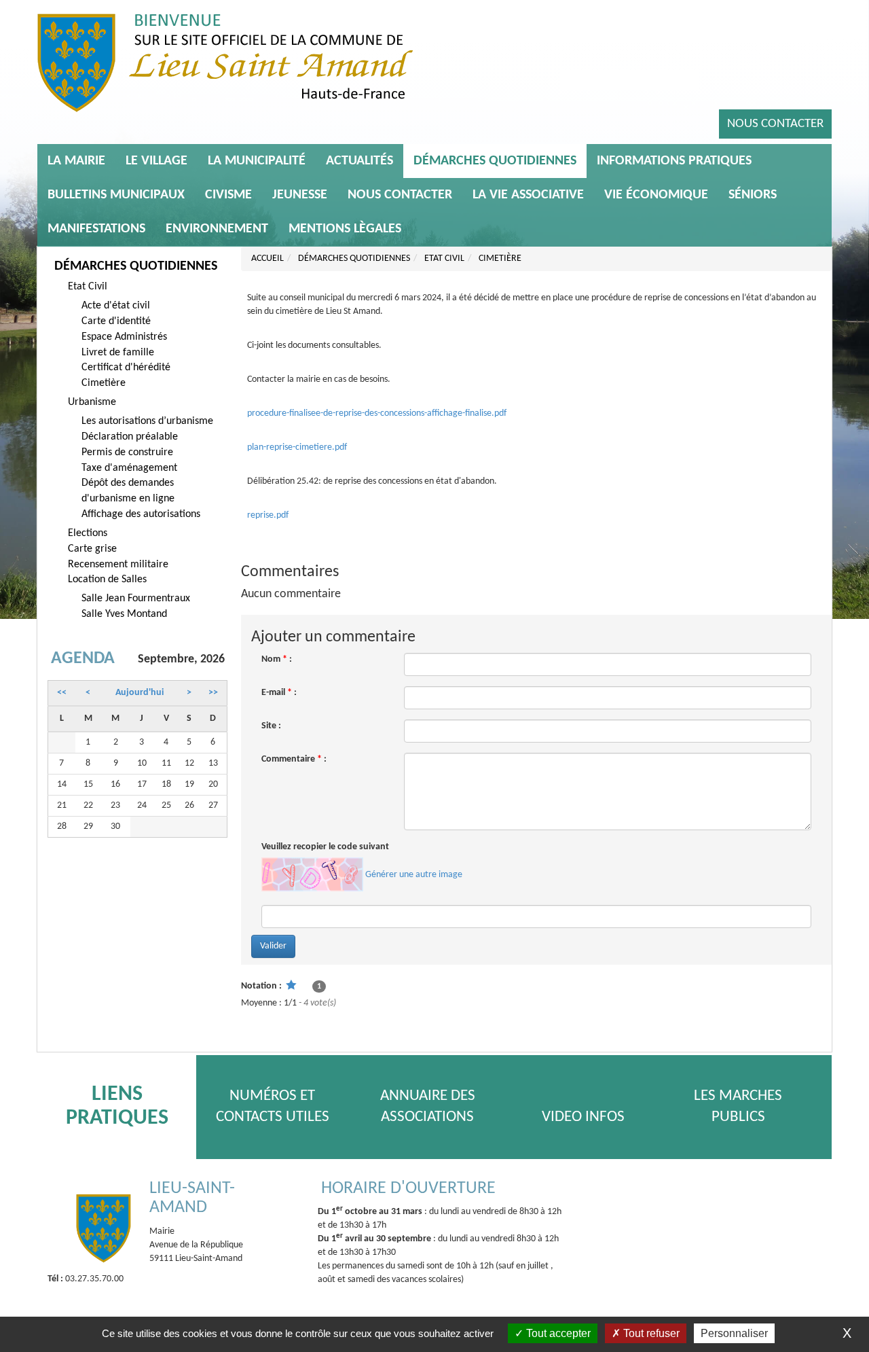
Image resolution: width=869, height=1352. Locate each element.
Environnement (217, 229)
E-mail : (279, 693)
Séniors (752, 195)
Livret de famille (117, 352)
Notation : (261, 986)
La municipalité (257, 161)
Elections (87, 533)
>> (213, 693)
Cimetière (103, 383)
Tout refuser (650, 1333)
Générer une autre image (413, 875)
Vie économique (656, 195)
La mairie (76, 161)
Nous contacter (775, 124)
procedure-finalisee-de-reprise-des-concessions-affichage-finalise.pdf (376, 413)
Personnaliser (734, 1333)
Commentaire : (294, 759)
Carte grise (92, 549)
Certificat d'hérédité (125, 367)
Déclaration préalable (129, 436)
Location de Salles (107, 579)
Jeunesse (299, 195)
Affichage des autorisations (140, 514)
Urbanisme (92, 402)
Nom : (276, 659)
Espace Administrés (124, 337)
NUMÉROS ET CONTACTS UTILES (272, 1106)
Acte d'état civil (115, 305)
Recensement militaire (118, 564)
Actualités (359, 161)
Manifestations (96, 229)
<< (62, 693)
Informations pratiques (674, 161)
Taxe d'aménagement (129, 468)
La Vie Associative (528, 195)
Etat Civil (87, 286)
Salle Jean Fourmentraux (135, 598)
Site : (271, 726)
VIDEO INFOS (583, 1117)
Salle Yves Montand (124, 614)
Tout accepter (557, 1333)
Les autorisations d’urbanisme (147, 421)
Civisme (228, 195)
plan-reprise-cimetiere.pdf (297, 447)
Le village (156, 161)
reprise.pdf (268, 515)
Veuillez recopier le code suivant (325, 847)
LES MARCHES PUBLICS (738, 1106)
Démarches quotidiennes (494, 161)
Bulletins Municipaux (116, 195)
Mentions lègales (345, 229)
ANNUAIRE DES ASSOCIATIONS (427, 1106)
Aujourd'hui (139, 693)
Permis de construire (127, 452)
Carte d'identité (116, 321)
